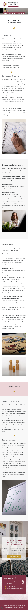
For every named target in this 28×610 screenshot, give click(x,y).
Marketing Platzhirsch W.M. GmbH (16, 607)
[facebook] (4, 591)
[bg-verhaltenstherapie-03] (14, 333)
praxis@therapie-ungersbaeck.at (15, 588)
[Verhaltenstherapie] (14, 119)
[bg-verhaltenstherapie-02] (14, 210)
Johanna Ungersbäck (13, 605)
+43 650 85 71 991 (11, 586)
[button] (2, 607)
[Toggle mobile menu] (25, 4)
